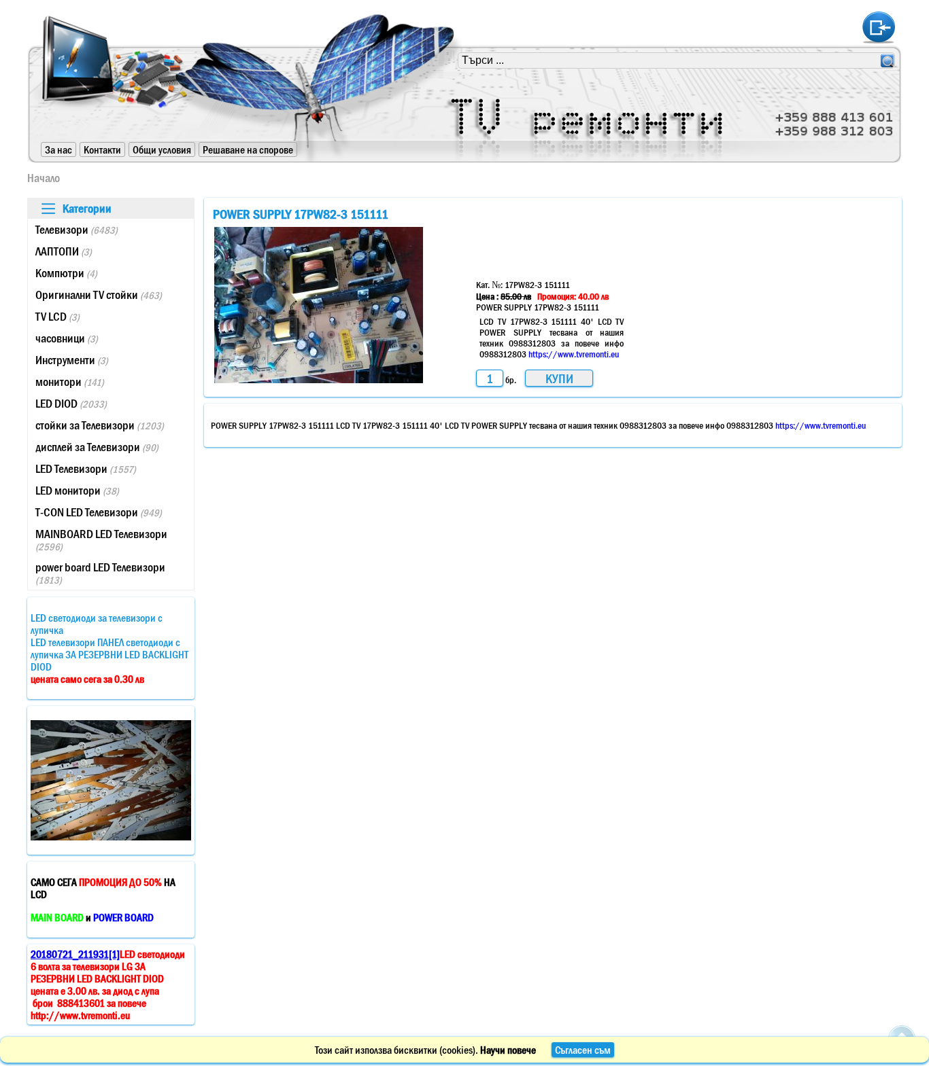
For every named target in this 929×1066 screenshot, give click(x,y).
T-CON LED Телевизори (98, 512)
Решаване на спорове (248, 149)
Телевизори (76, 229)
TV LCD (57, 316)
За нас (58, 149)
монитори (69, 382)
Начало (43, 178)
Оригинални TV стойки (98, 295)
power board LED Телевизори (100, 573)
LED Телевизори (85, 469)
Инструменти (71, 360)
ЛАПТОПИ (63, 251)
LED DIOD (71, 403)
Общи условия (162, 149)
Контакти (102, 149)
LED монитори (77, 490)
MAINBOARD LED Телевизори (101, 539)
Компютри (66, 273)
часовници (66, 338)
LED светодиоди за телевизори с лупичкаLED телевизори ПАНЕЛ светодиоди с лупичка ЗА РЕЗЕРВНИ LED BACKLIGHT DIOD (109, 648)
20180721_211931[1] (75, 954)
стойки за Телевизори (99, 425)
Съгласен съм (583, 1050)
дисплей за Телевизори (96, 447)
